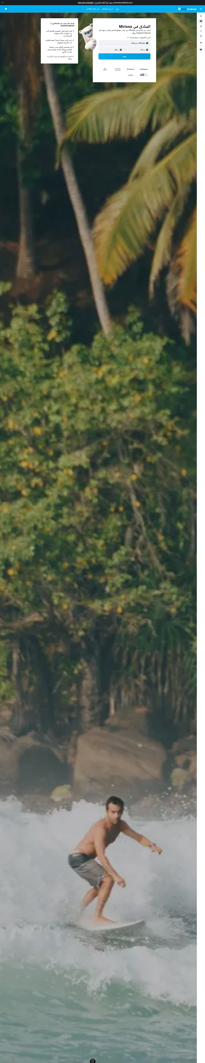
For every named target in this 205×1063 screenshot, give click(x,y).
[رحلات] (201, 42)
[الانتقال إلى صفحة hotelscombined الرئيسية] (187, 9)
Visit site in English (85, 2)
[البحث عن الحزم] (201, 31)
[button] (2, 2)
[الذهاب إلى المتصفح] (201, 36)
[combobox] (138, 37)
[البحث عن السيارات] (201, 26)
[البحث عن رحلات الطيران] (201, 16)
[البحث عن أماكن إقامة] (201, 21)
